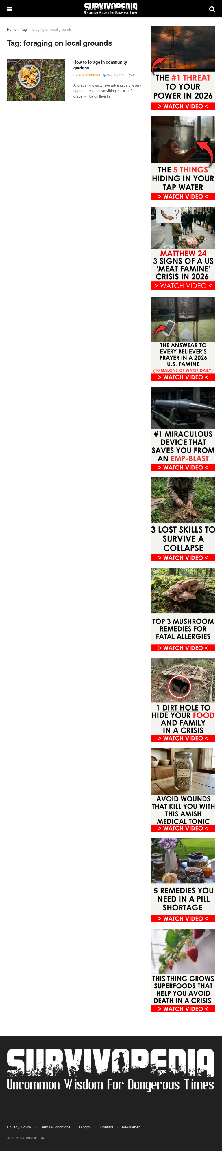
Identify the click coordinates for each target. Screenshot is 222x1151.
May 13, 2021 (116, 75)
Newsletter (131, 1127)
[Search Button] (212, 8)
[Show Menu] (9, 8)
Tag (24, 29)
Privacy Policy (19, 1127)
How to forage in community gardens (100, 65)
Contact (106, 1127)
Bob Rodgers (89, 75)
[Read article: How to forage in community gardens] (36, 80)
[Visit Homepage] (111, 8)
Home (11, 29)
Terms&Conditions (55, 1127)
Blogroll (85, 1127)
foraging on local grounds (52, 29)
